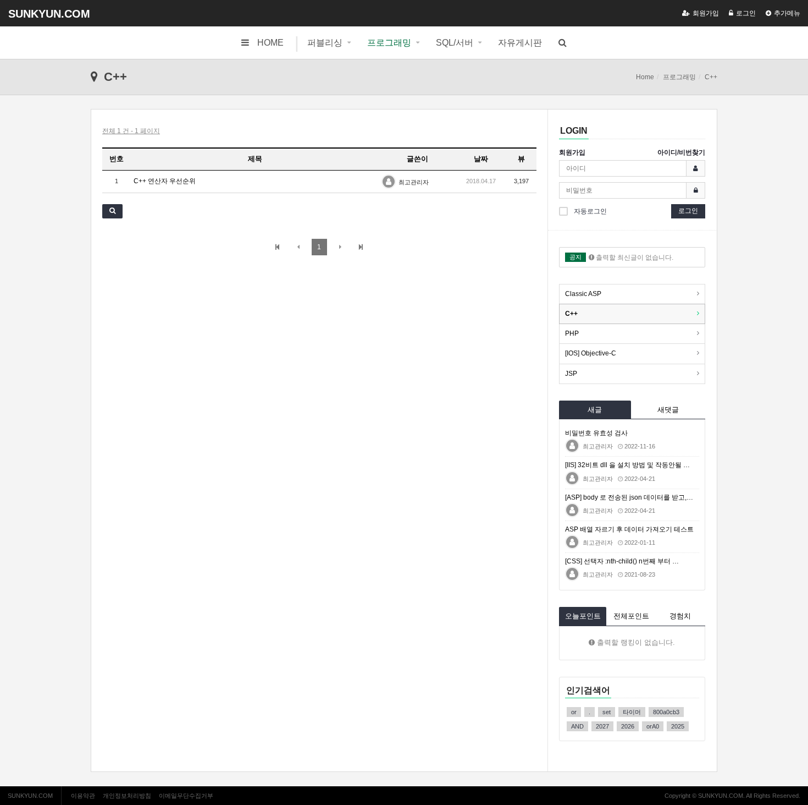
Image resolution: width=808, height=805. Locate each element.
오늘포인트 (583, 616)
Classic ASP (583, 294)
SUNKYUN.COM (49, 14)
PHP (572, 333)
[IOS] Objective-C (590, 353)
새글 (595, 410)
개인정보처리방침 (127, 795)
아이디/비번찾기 (681, 152)
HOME (270, 42)
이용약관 (83, 795)
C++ (571, 313)
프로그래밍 (389, 42)
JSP (571, 373)
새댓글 (668, 410)
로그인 (746, 13)
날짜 (481, 159)
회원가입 (706, 13)
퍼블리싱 (324, 42)
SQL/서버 (454, 42)
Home (645, 77)
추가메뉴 (787, 13)
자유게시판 (520, 42)
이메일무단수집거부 (186, 795)
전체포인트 (631, 616)
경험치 (680, 616)
